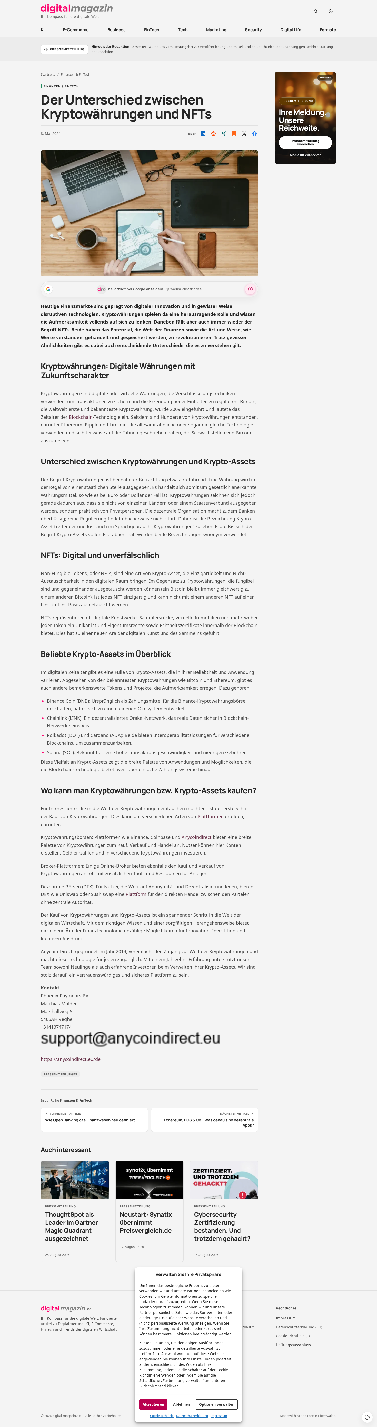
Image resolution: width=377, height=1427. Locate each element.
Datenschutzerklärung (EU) (299, 1327)
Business (116, 30)
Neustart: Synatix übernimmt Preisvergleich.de (146, 1222)
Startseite (48, 74)
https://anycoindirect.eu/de (71, 1059)
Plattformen (210, 816)
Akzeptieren (153, 1404)
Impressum (219, 1416)
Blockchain (81, 417)
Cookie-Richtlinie (162, 1416)
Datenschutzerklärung (192, 1416)
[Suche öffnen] (315, 11)
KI (42, 30)
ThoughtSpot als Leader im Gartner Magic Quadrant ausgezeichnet (71, 1226)
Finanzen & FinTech (75, 74)
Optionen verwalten (216, 1404)
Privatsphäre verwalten (367, 1417)
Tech (183, 30)
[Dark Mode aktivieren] (330, 11)
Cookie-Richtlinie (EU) (294, 1335)
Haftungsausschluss (293, 1344)
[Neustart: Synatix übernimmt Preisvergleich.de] (150, 1180)
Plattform (136, 894)
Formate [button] (328, 30)
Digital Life (291, 30)
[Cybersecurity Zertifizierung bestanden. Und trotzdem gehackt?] (224, 1180)
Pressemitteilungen (60, 1074)
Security (253, 30)
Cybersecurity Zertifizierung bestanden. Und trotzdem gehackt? (222, 1226)
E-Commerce (76, 30)
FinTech (151, 30)
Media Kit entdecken (305, 155)
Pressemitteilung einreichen (305, 143)
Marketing (216, 30)
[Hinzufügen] (48, 289)
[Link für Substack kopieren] (234, 133)
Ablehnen (181, 1404)
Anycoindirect (197, 837)
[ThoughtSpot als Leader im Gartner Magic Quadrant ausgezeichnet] (75, 1180)
